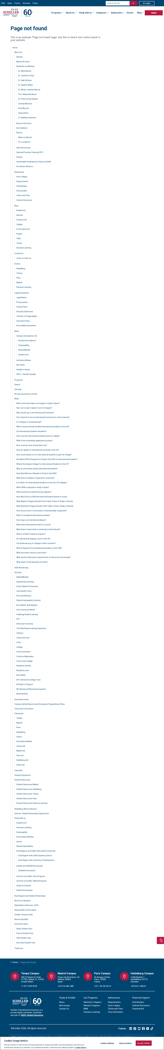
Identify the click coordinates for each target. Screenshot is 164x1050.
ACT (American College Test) (28, 680)
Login (147, 3)
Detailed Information (26, 870)
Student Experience (22, 775)
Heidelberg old (22, 760)
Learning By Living (23, 591)
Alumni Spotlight (21, 919)
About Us (70, 13)
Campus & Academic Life (26, 336)
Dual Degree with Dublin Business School (35, 856)
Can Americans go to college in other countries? (36, 543)
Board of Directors (24, 123)
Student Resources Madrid (27, 784)
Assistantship (22, 694)
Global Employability (24, 846)
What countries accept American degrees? (34, 492)
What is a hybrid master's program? (30, 534)
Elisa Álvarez (23, 108)
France (17, 3)
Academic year (22, 670)
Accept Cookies (143, 1043)
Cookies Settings (107, 1043)
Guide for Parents (23, 886)
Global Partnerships (24, 890)
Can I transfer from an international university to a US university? (43, 417)
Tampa (19, 273)
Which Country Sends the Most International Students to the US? (42, 427)
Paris (18, 278)
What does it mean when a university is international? (38, 529)
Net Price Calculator (22, 901)
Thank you (18, 948)
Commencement (23, 652)
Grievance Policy (23, 321)
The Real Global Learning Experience (31, 628)
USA (3, 3)
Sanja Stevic (23, 113)
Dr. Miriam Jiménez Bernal (29, 90)
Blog (139, 13)
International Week (24, 741)
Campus (19, 633)
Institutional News (23, 360)
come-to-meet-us (23, 258)
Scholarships (21, 186)
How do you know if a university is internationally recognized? (41, 511)
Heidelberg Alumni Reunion (25, 809)
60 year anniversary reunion (25, 394)
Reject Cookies (125, 1043)
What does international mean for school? (33, 525)
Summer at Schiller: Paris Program (30, 876)
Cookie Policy (21, 307)
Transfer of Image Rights (26, 316)
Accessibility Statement (26, 326)
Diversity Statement (24, 312)
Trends (19, 243)
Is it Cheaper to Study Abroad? (29, 422)
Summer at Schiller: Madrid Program (31, 881)
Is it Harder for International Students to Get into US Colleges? (41, 483)
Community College (24, 661)
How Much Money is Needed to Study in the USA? (36, 473)
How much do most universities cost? (31, 445)
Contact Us (19, 253)
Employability (23, 345)
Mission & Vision (23, 62)
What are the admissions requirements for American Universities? (43, 557)
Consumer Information (23, 709)
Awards (19, 215)
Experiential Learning (25, 582)
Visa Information (21, 924)
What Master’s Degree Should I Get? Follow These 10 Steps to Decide (44, 501)
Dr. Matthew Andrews (27, 118)
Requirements (22, 181)
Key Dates (20, 365)
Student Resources (22, 780)
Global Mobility (24, 350)
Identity (19, 57)
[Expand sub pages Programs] (162, 11)
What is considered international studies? (33, 515)
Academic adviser (23, 666)
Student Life (23, 355)
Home (15, 48)
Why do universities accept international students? (37, 469)
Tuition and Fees (23, 195)
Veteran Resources (24, 200)
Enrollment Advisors (24, 166)
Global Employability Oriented (28, 600)
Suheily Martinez (25, 104)
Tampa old (20, 746)
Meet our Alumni (25, 137)
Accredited (20, 675)
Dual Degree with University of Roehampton (36, 860)
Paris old (19, 755)
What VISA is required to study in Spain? (32, 487)
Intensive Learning (24, 827)
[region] (82, 1043)
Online (35, 3)
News (16, 331)
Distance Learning (23, 248)
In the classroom (23, 229)
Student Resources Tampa (27, 794)
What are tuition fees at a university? (31, 553)
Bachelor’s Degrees (92, 1002)
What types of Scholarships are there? (32, 562)
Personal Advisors (23, 596)
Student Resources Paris (26, 798)
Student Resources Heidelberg (29, 789)
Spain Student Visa (24, 929)
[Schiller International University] (17, 13)
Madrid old (20, 751)
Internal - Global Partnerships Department (31, 813)
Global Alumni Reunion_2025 (26, 905)
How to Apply (21, 177)
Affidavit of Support (24, 684)
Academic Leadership (25, 66)
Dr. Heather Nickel (25, 85)
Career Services (22, 638)
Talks (18, 238)
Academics (21, 210)
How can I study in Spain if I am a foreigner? (34, 408)
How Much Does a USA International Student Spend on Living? (41, 497)
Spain (9, 3)
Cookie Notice (80, 1047)
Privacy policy (22, 302)
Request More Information (25, 910)
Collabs (19, 224)
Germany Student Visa (25, 943)
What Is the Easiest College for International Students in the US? (42, 464)
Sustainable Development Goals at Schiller (33, 162)
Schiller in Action (23, 370)
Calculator (18, 770)
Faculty (19, 157)
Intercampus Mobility (25, 837)
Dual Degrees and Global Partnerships (29, 896)
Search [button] (133, 3)
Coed (18, 642)
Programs (56, 13)
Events (130, 13)
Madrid (19, 282)
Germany (26, 3)
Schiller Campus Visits (23, 915)
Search (17, 385)
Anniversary (64, 1005)
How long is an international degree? (31, 520)
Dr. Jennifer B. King (26, 76)
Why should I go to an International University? (35, 413)
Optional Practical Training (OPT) (29, 152)
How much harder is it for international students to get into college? (44, 455)
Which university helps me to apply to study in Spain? (38, 403)
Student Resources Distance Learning (31, 803)
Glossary (18, 572)
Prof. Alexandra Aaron (27, 94)
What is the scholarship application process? (34, 441)
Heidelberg (20, 268)
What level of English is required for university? (35, 478)
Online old (20, 765)
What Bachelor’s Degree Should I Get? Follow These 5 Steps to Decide (44, 506)
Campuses (101, 13)
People (19, 234)
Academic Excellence (27, 340)
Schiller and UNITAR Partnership (29, 866)
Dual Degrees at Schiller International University (35, 851)
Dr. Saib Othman (25, 80)
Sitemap (18, 389)
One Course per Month (25, 610)
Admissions (116, 13)
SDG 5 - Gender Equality (26, 374)
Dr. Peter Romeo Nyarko (28, 99)
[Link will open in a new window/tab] (130, 1028)
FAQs (16, 399)
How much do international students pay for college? (38, 436)
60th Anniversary (23, 148)
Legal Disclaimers (21, 293)
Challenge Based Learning (27, 614)
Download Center (21, 699)
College (19, 647)
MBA (86, 1008)
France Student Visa (24, 933)
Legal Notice (21, 297)
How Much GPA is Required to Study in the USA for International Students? (47, 459)
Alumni (19, 133)
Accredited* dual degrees (27, 605)
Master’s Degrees (92, 1005)
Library (19, 842)
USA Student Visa (23, 938)
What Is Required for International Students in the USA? (39, 548)
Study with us (85, 13)
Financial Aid (21, 191)
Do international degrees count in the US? (33, 539)
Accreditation (22, 128)
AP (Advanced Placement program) (31, 689)
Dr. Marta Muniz (24, 71)
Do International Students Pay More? (31, 431)
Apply (153, 13)
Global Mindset (22, 577)
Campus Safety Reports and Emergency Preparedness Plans (39, 704)
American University (24, 624)
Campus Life (21, 220)
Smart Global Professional (27, 586)
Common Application (25, 656)
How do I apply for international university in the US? (37, 450)
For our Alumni (24, 142)
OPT (18, 619)
